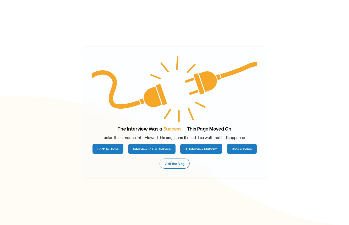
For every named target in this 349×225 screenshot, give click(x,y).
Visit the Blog (175, 163)
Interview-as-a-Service (152, 148)
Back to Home (108, 148)
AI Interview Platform (201, 148)
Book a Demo (242, 148)
